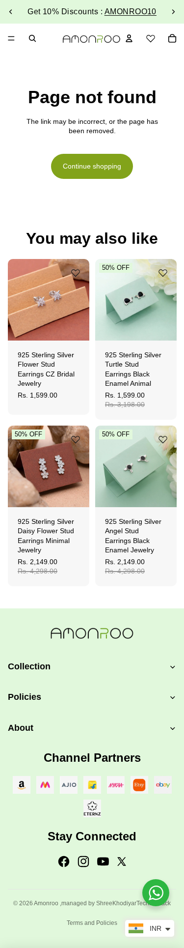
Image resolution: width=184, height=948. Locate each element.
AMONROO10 (131, 11)
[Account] (129, 38)
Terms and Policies (92, 922)
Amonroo (46, 903)
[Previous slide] (11, 12)
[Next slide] (173, 12)
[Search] (32, 38)
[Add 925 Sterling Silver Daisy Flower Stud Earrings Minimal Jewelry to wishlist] (75, 439)
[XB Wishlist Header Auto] (150, 37)
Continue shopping (92, 166)
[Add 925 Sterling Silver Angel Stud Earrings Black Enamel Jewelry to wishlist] (162, 439)
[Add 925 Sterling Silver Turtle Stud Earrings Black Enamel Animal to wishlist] (162, 273)
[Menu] (11, 38)
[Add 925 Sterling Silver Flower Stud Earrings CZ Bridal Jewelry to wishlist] (75, 273)
